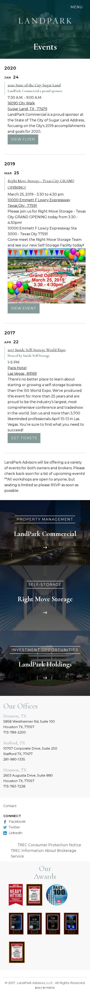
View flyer (23, 139)
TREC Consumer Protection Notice (49, 845)
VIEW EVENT (23, 308)
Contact (9, 806)
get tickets (24, 438)
